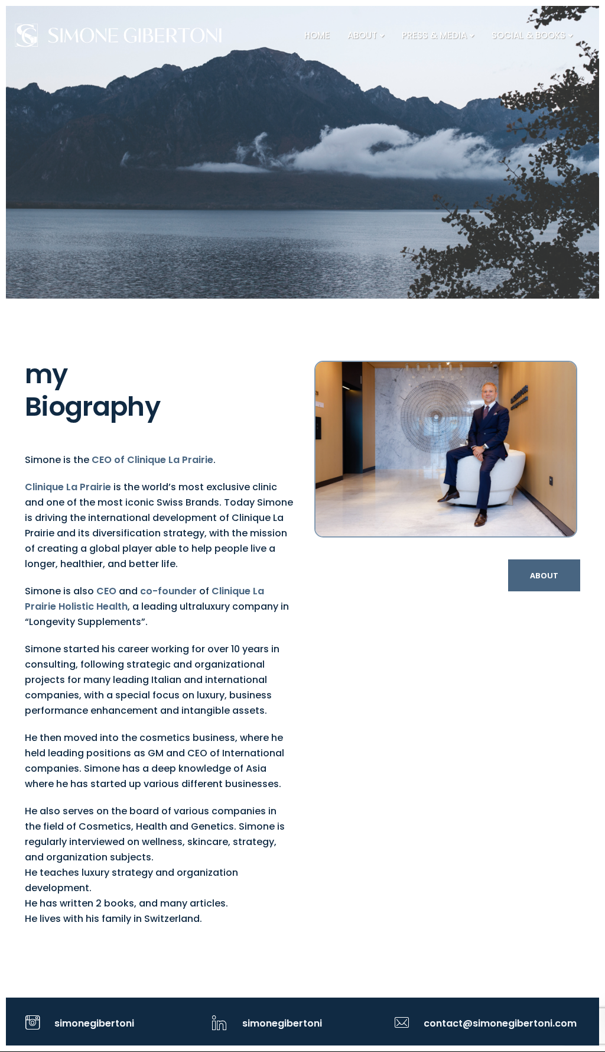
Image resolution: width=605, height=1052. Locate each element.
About (362, 35)
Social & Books (528, 35)
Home (317, 35)
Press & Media (434, 35)
